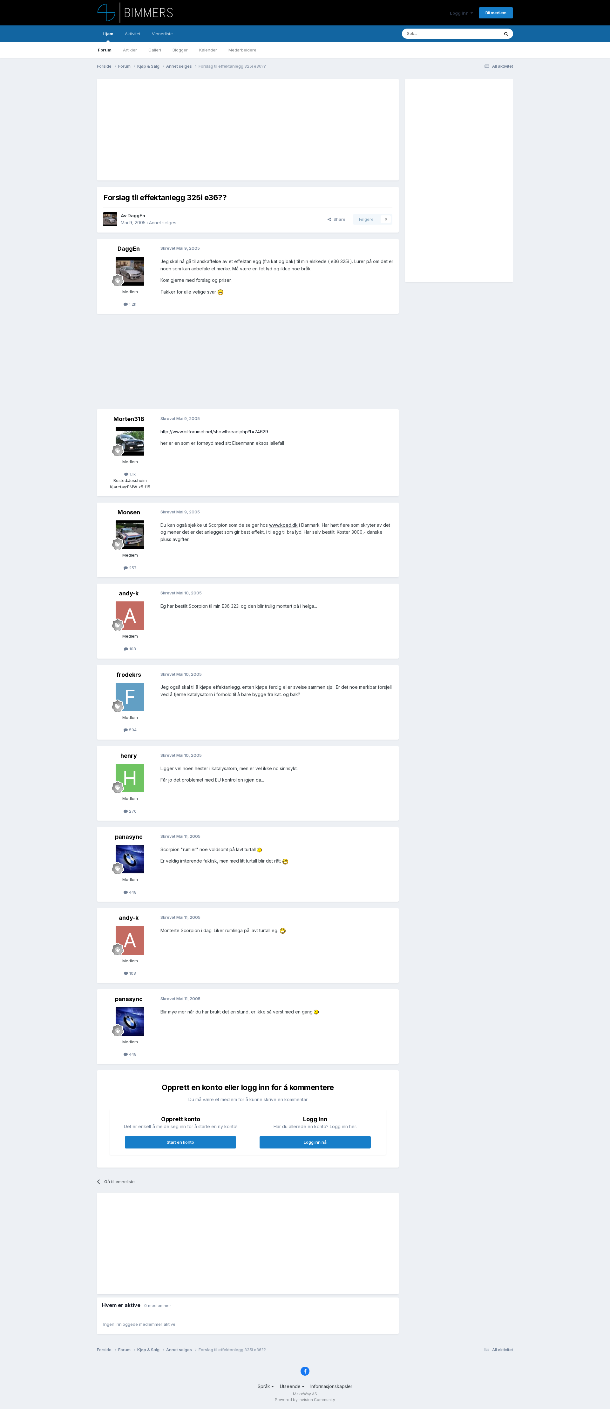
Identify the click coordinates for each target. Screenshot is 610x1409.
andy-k (129, 593)
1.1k (132, 474)
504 (132, 729)
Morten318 (128, 419)
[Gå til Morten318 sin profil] (130, 441)
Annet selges (162, 222)
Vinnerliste (162, 33)
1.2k (132, 304)
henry (128, 755)
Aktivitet (132, 33)
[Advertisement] (219, 129)
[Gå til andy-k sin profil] (130, 615)
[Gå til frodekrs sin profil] (130, 697)
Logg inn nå (315, 1142)
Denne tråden (478, 33)
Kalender (208, 49)
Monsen (129, 512)
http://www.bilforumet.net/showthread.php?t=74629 (214, 431)
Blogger (180, 49)
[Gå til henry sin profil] (130, 778)
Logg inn (460, 13)
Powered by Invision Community (305, 1399)
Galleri (154, 49)
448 (132, 892)
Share (338, 219)
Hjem (108, 33)
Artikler (130, 49)
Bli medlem (495, 12)
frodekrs (129, 674)
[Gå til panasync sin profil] (130, 859)
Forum (105, 49)
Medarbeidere (242, 49)
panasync (129, 836)
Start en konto (180, 1142)
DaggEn (136, 215)
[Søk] (506, 34)
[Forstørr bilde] (220, 292)
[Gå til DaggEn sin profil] (110, 219)
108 (132, 648)
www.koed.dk (283, 525)
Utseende (291, 1386)
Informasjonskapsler (331, 1386)
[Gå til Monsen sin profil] (130, 534)
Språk (264, 1386)
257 (132, 567)
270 (132, 811)
